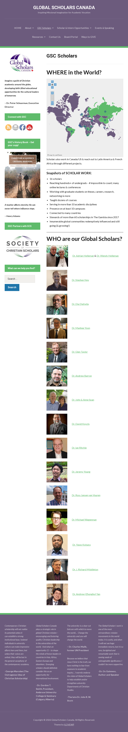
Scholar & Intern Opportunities (73, 27)
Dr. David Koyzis (81, 423)
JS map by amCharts (54, 155)
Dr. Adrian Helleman (83, 255)
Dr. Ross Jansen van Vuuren (86, 495)
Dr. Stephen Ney (80, 279)
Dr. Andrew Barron (82, 375)
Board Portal (71, 36)
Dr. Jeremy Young (81, 471)
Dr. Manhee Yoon (81, 327)
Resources (37, 36)
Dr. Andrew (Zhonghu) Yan (86, 594)
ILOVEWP (69, 724)
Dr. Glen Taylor (80, 351)
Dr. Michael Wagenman (84, 519)
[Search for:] (22, 279)
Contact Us (55, 36)
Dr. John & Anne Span (83, 399)
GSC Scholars (44, 27)
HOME (17, 27)
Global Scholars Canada (64, 7)
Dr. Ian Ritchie (79, 447)
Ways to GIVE (88, 36)
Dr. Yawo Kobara (81, 544)
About (28, 27)
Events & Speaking (104, 27)
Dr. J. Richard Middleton (85, 569)
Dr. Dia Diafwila (80, 303)
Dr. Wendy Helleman (108, 255)
